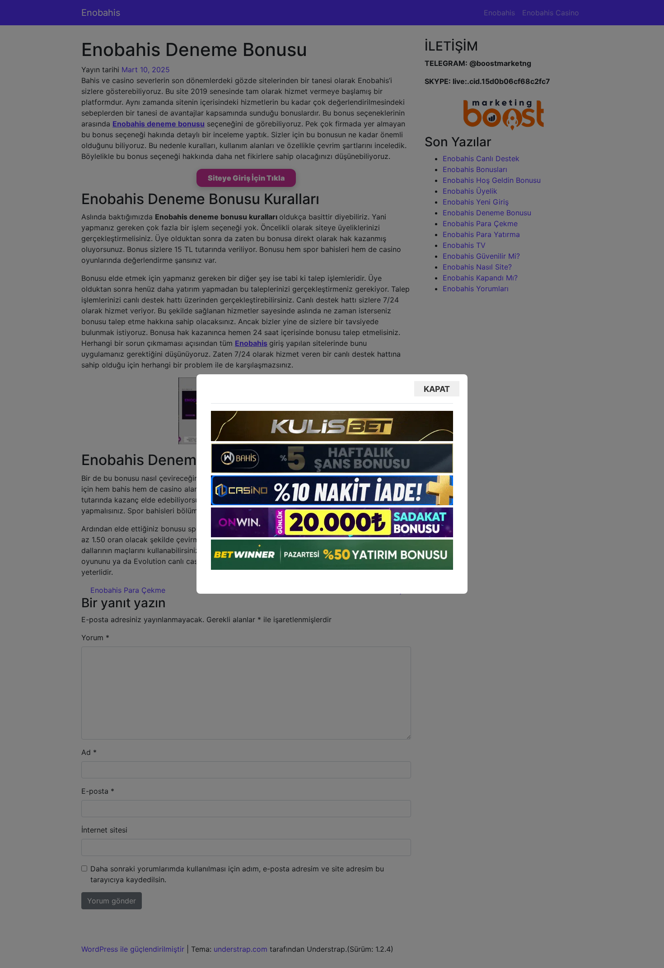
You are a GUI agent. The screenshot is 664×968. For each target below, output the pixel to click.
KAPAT (437, 389)
